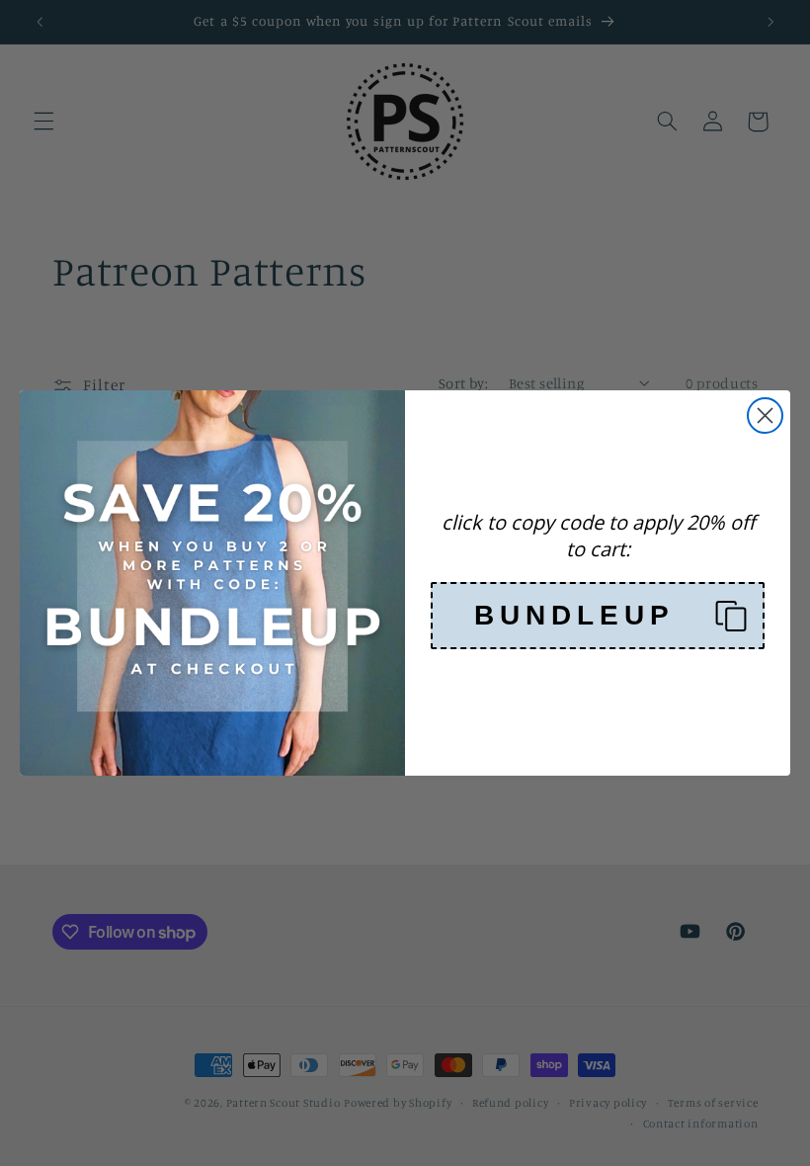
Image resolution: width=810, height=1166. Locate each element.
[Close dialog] (765, 415)
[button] (598, 615)
